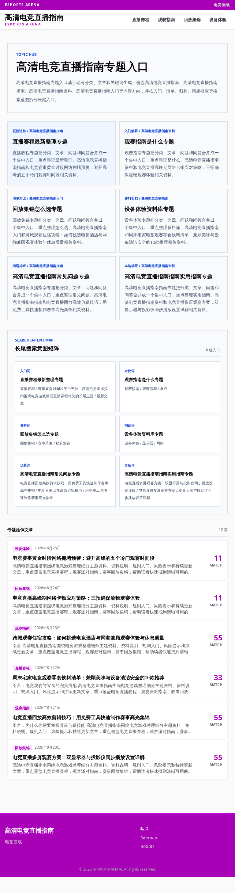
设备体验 (217, 19)
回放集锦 (192, 19)
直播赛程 (140, 19)
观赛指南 (166, 19)
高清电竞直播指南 (29, 830)
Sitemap (148, 838)
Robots (147, 846)
